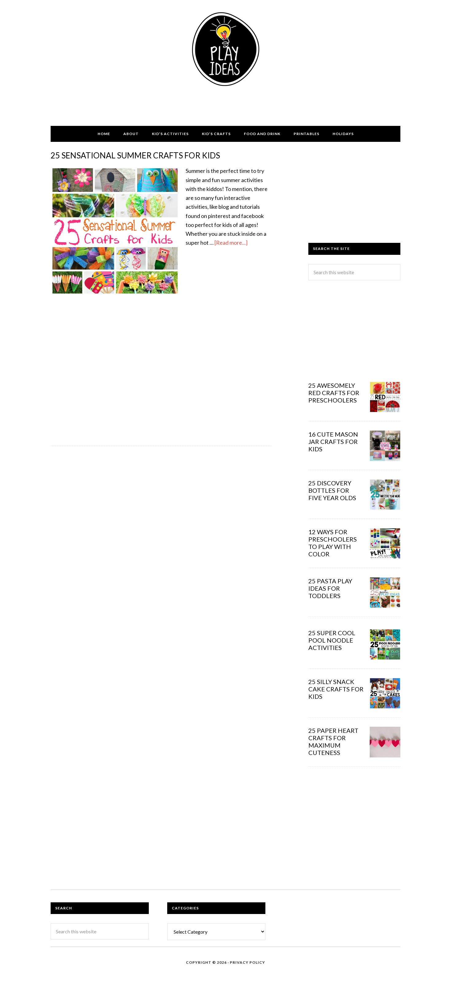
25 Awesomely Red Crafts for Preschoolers (333, 393)
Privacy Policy (247, 962)
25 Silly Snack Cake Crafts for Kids (336, 689)
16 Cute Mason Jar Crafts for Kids (333, 441)
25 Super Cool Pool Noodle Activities (331, 640)
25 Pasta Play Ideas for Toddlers (330, 588)
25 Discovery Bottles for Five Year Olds (332, 490)
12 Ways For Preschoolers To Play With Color (332, 543)
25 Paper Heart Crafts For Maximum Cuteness (333, 741)
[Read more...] (231, 242)
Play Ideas (225, 49)
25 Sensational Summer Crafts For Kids (135, 155)
